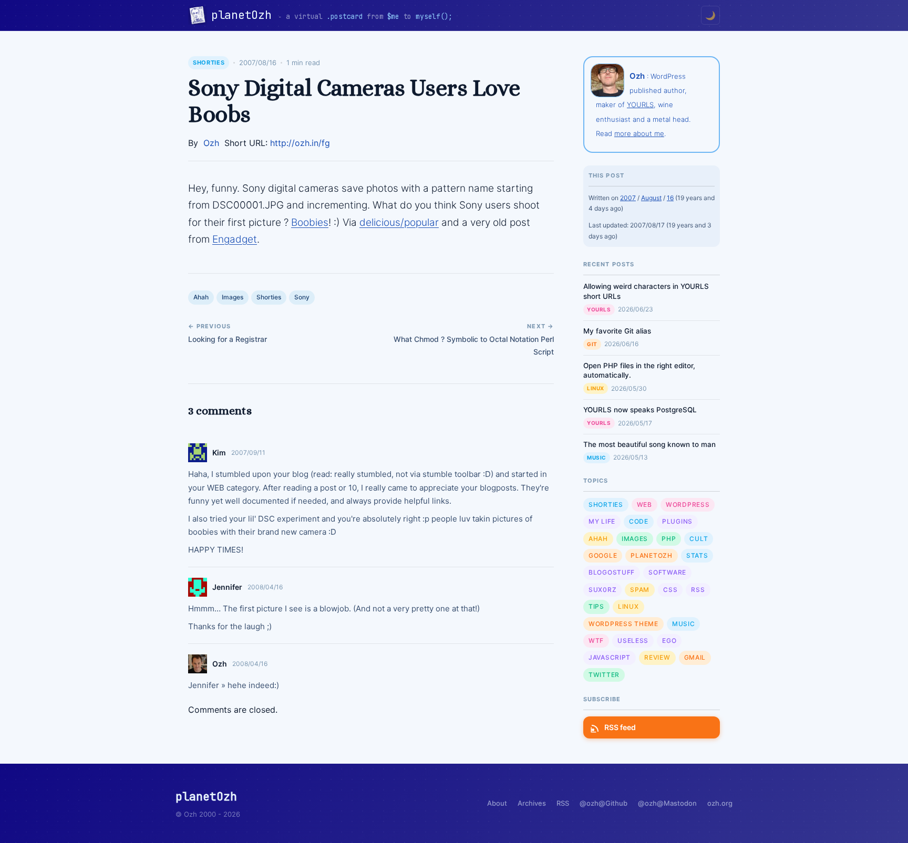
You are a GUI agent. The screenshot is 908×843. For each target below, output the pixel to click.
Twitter (604, 675)
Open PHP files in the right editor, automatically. (639, 370)
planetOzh (244, 15)
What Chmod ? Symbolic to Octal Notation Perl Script (474, 345)
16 (670, 198)
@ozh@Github (603, 803)
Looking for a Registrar (227, 339)
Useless (632, 640)
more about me (639, 133)
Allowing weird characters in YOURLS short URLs (646, 291)
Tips (596, 606)
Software (667, 572)
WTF (596, 640)
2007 (628, 198)
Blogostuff (612, 572)
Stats (697, 555)
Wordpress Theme (623, 624)
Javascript (610, 657)
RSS (698, 590)
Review (657, 657)
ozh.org (719, 803)
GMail (695, 657)
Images (232, 297)
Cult (698, 539)
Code (638, 521)
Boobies (309, 222)
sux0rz (602, 590)
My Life (602, 521)
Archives (532, 803)
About (497, 803)
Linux (595, 388)
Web (644, 504)
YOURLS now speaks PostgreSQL (640, 409)
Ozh (211, 143)
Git (592, 344)
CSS (670, 590)
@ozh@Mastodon (667, 803)
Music (596, 457)
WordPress (687, 504)
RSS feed (620, 727)
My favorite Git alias (617, 331)
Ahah (201, 297)
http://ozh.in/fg (300, 143)
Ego (669, 640)
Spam (639, 590)
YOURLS (640, 104)
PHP (669, 539)
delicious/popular (399, 222)
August (651, 198)
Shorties (208, 62)
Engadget (234, 239)
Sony (301, 297)
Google (603, 555)
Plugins (677, 521)
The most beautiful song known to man (649, 444)
